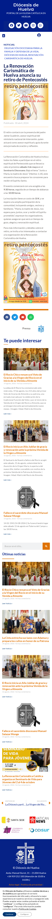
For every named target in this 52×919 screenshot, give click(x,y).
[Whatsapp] (40, 25)
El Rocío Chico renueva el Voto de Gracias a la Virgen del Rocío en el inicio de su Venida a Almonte (23, 377)
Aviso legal (14, 884)
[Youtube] (26, 25)
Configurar (24, 914)
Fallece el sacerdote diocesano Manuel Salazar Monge (26, 514)
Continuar (9, 914)
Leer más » (7, 414)
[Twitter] (19, 25)
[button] (3, 35)
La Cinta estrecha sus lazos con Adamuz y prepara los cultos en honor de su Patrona (25, 639)
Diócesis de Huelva (26, 7)
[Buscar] (46, 546)
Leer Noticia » (7, 603)
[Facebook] (11, 25)
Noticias (9, 44)
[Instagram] (33, 25)
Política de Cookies (27, 909)
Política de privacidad (31, 884)
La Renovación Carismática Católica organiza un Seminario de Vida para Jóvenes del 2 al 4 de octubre (22, 779)
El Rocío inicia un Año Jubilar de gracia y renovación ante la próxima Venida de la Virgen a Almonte (26, 449)
